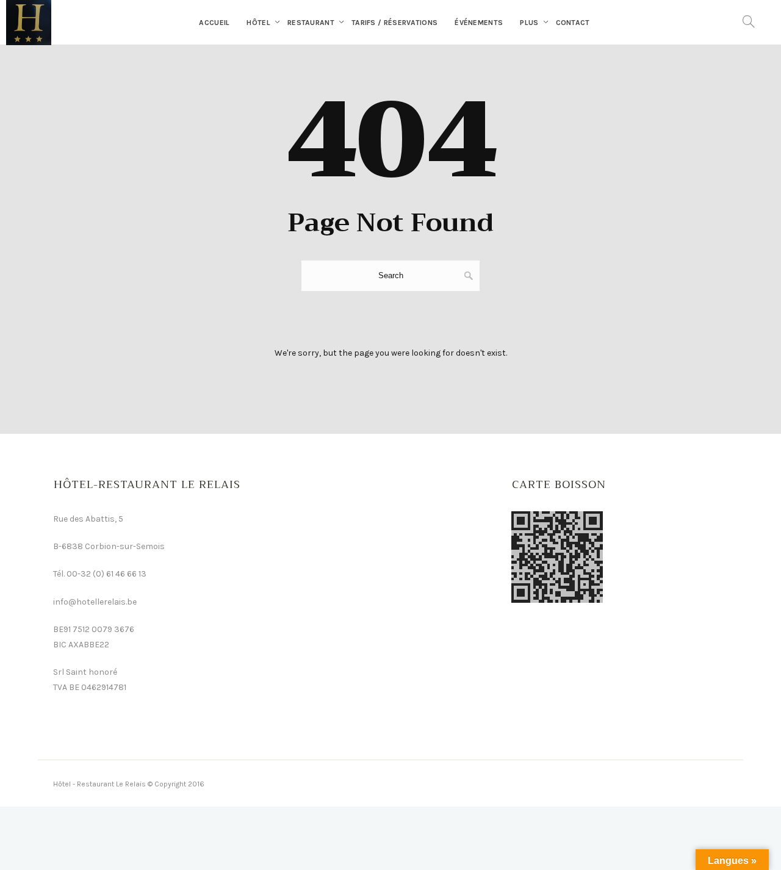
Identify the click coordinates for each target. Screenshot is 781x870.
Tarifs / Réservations (394, 22)
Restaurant (310, 22)
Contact (573, 22)
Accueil (214, 22)
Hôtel (258, 22)
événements (479, 22)
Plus (529, 22)
